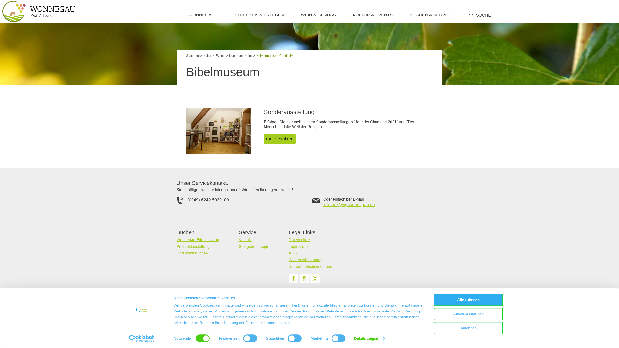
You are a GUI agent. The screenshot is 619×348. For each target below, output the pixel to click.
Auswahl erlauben (468, 314)
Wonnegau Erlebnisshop (198, 240)
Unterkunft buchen (192, 253)
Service (247, 232)
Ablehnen (468, 328)
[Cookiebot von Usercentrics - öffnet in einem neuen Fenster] (141, 338)
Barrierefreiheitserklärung (310, 266)
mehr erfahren (280, 139)
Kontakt (245, 240)
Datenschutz (299, 240)
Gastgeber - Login (254, 247)
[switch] (250, 338)
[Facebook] (293, 278)
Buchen (185, 232)
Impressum (298, 247)
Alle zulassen (468, 300)
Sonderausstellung (289, 112)
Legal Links (302, 232)
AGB (293, 253)
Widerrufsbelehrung (306, 260)
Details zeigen (366, 338)
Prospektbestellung (193, 247)
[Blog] (304, 278)
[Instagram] (315, 278)
